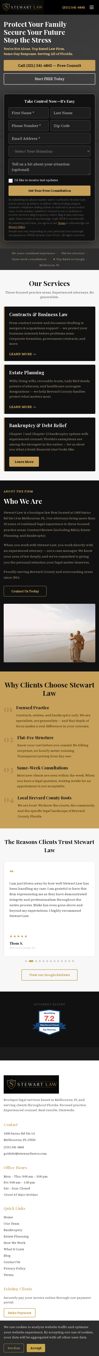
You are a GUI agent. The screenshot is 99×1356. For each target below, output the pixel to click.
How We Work (14, 1242)
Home (8, 1217)
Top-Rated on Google (69, 259)
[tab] (26, 961)
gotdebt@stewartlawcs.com (25, 1153)
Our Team (11, 1223)
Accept (35, 1348)
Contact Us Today (25, 591)
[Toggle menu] (91, 7)
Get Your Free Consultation (49, 190)
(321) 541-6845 (73, 7)
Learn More (24, 461)
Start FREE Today (49, 78)
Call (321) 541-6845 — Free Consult (49, 65)
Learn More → (22, 354)
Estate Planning (16, 1236)
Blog (7, 1255)
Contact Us (12, 1262)
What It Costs (14, 1249)
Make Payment (19, 1312)
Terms (61, 223)
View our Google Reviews (49, 975)
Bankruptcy (13, 1230)
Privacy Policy (17, 227)
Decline (14, 1348)
